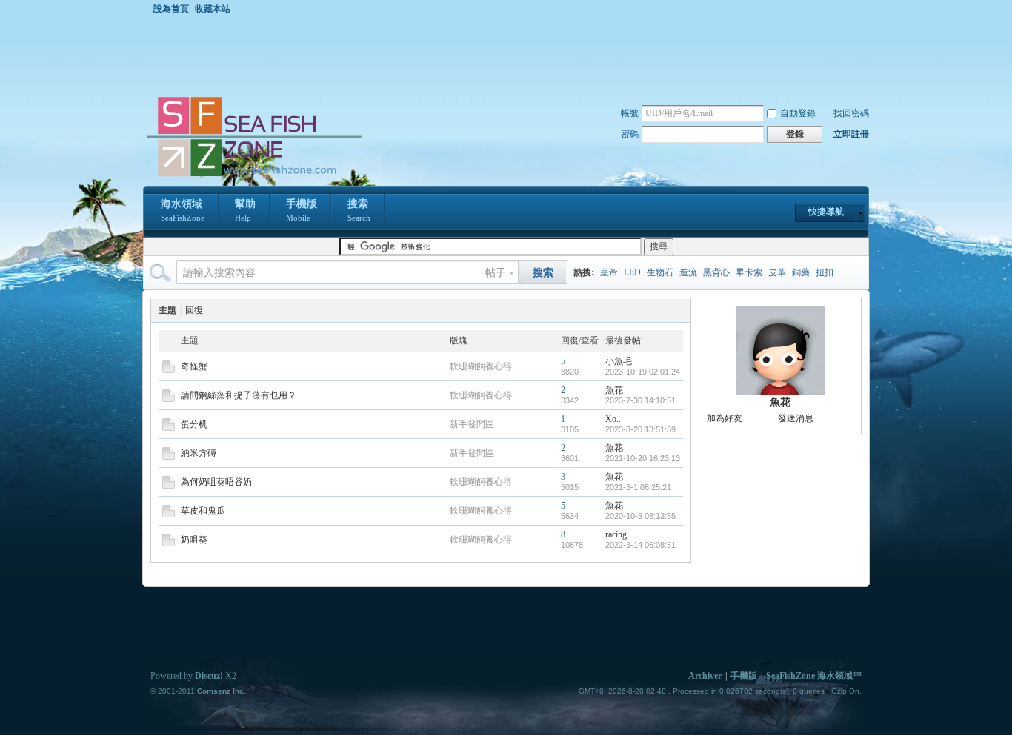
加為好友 (724, 418)
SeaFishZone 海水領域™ (814, 676)
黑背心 (716, 272)
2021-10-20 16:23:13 (642, 458)
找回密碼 (851, 113)
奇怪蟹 (194, 366)
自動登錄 (798, 113)
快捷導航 (826, 212)
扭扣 (824, 272)
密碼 (630, 134)
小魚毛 (618, 361)
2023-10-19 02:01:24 (642, 371)
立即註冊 (851, 134)
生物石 (660, 272)
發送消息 (795, 418)
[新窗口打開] (168, 370)
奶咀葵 (194, 539)
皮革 (777, 272)
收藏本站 (212, 9)
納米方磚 (198, 453)
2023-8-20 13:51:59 (640, 429)
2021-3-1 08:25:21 (638, 487)
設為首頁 (171, 9)
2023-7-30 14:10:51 (640, 400)
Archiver (705, 676)
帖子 (495, 272)
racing (616, 534)
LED (632, 272)
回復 (194, 310)
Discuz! (209, 676)
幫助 (245, 210)
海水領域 (182, 210)
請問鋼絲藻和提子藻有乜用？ (238, 395)
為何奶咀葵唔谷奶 (216, 482)
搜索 (358, 210)
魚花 (614, 390)
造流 (688, 272)
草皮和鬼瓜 (203, 511)
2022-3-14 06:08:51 (640, 544)
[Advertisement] (509, 54)
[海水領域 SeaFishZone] (253, 177)
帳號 (630, 113)
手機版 (301, 210)
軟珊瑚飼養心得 (481, 366)
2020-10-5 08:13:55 (640, 515)
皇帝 (609, 272)
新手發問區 (472, 424)
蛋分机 (194, 424)
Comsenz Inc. (221, 691)
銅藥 (801, 272)
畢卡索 (749, 272)
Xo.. (613, 419)
